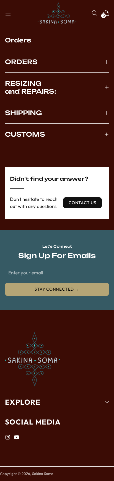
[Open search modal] (94, 13)
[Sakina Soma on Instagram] (8, 438)
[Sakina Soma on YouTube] (17, 438)
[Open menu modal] (8, 13)
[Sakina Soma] (57, 13)
